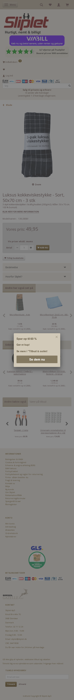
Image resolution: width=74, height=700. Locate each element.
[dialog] (37, 350)
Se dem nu (37, 359)
